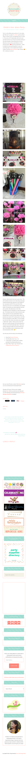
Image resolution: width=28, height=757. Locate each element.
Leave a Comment (19, 29)
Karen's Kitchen (13, 419)
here (20, 384)
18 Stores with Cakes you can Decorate (14, 677)
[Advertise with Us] (14, 533)
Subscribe (14, 665)
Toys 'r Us (17, 422)
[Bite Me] (14, 503)
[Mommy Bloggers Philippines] (14, 710)
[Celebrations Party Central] (14, 495)
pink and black (13, 49)
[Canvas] (14, 517)
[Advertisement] (14, 67)
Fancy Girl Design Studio (21, 753)
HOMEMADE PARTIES (14, 9)
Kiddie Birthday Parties (17, 416)
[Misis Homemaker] (14, 526)
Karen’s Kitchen (14, 337)
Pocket (22, 401)
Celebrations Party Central (12, 345)
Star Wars (15, 34)
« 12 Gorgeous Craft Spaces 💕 (10, 432)
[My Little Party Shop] (14, 488)
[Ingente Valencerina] (14, 510)
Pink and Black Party (15, 421)
